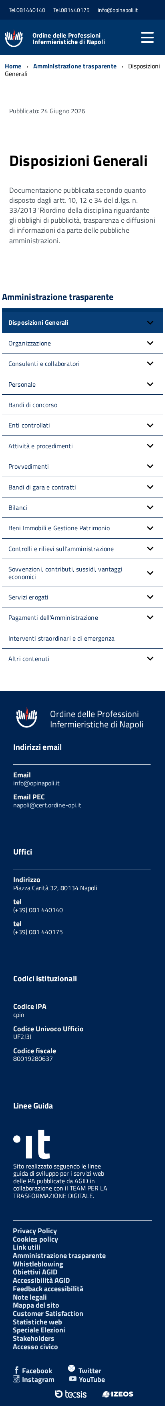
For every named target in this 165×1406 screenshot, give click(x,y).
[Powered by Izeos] (117, 1394)
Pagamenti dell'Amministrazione (53, 617)
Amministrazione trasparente (59, 1255)
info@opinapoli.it (36, 783)
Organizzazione (29, 343)
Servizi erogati (28, 597)
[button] (150, 322)
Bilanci (17, 507)
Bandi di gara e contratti (42, 487)
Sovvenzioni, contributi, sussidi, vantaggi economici (65, 572)
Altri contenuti (28, 658)
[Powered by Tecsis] (70, 1394)
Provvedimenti (28, 466)
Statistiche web (37, 1321)
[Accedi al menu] (147, 37)
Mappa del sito (36, 1305)
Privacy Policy (35, 1230)
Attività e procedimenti (40, 446)
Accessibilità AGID (41, 1280)
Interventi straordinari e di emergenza (61, 638)
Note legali (30, 1297)
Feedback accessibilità (48, 1288)
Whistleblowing (38, 1263)
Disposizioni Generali (38, 322)
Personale (22, 384)
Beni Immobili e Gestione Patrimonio (59, 528)
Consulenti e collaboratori (44, 363)
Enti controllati (29, 425)
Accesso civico (35, 1346)
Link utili (26, 1247)
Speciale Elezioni (39, 1329)
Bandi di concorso (32, 404)
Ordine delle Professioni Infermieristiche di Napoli (68, 38)
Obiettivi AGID (35, 1271)
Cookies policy (35, 1239)
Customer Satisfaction (48, 1313)
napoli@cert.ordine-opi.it (47, 805)
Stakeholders (33, 1338)
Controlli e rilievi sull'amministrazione (61, 548)
